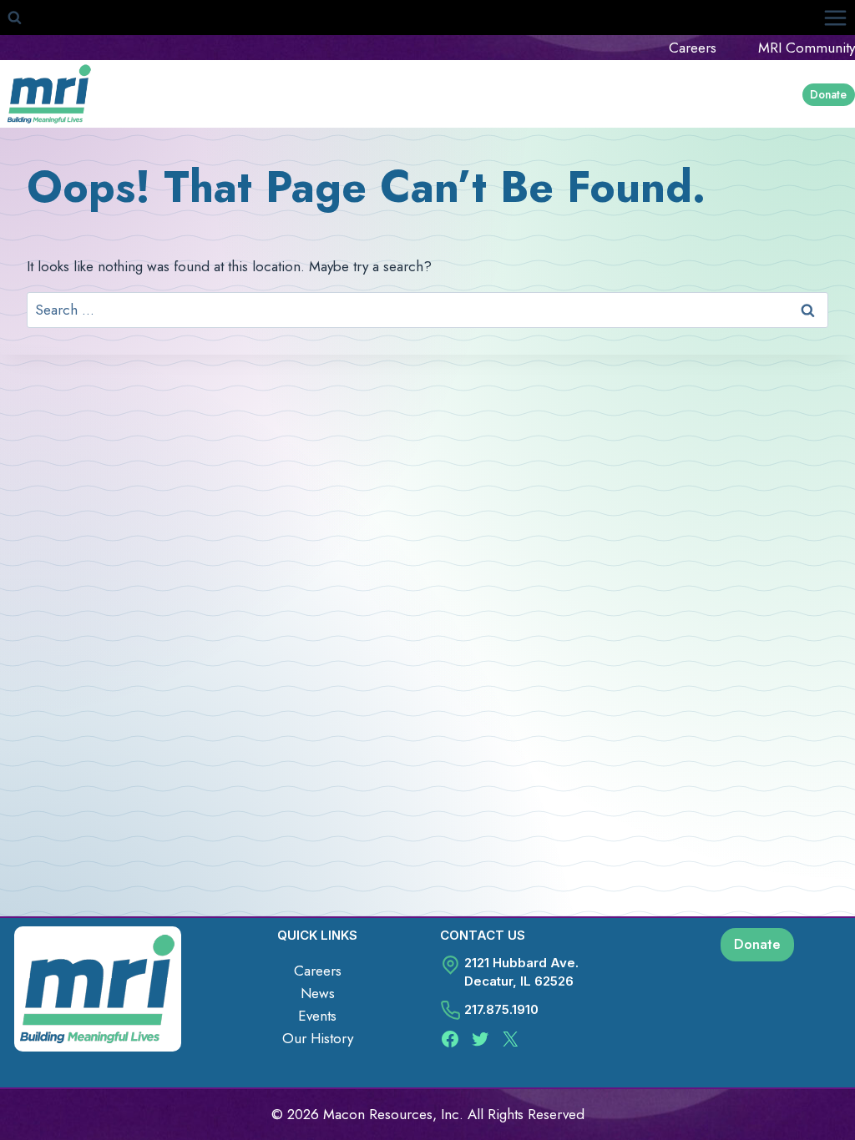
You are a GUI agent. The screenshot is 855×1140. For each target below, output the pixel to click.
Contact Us (482, 935)
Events (317, 1016)
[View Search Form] (14, 17)
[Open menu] (835, 17)
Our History (317, 1038)
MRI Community (806, 48)
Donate (828, 94)
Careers (692, 48)
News (318, 993)
